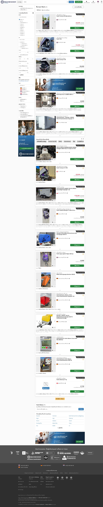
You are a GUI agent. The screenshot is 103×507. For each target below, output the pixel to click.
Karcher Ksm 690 (52, 141)
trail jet (22, 42)
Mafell (54, 425)
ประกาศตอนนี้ (80, 88)
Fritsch (37, 420)
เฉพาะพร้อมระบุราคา (24, 54)
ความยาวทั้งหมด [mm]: (23, 66)
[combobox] (26, 85)
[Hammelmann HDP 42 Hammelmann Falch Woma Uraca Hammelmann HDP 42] (46, 364)
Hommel (54, 416)
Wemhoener (45, 473)
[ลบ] (68, 2)
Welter (61, 473)
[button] (101, 2)
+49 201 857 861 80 (69, 465)
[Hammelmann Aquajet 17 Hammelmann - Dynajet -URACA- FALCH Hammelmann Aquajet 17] (46, 123)
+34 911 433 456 (24, 467)
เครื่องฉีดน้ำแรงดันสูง (41, 141)
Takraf (70, 420)
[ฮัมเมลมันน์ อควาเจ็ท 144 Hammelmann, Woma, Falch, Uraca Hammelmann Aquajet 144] (46, 300)
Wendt (66, 473)
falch (22, 19)
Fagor (37, 418)
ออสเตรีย (24, 89)
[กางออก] (60, 34)
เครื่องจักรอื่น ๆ (23, 9)
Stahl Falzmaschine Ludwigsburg (76, 416)
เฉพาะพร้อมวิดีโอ (24, 114)
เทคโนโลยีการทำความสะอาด (26, 8)
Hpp (53, 418)
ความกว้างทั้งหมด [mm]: (23, 70)
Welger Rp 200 (38, 473)
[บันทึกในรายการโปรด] (83, 16)
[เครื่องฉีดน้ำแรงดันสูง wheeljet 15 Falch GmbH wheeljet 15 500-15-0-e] (46, 215)
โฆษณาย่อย (23, 106)
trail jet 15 (24, 43)
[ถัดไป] (54, 21)
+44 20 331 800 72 (25, 465)
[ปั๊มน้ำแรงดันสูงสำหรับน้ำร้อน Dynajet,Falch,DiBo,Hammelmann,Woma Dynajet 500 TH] (46, 238)
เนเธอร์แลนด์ (25, 94)
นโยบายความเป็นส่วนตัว (40, 504)
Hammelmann (24, 22)
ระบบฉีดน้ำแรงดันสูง (81, 141)
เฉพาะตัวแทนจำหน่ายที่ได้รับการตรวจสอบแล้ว (26, 116)
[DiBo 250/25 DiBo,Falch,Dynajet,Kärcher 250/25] (46, 279)
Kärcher (22, 32)
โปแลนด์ (24, 92)
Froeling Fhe (39, 423)
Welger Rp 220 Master (29, 473)
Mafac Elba (55, 423)
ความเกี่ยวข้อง (78, 7)
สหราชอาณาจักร (26, 91)
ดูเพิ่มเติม (60, 427)
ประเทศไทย (23, 81)
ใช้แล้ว (22, 101)
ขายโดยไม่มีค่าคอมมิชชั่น (26, 148)
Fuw (37, 425)
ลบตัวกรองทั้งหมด (46, 10)
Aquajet (22, 33)
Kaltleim (54, 420)
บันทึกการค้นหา (60, 398)
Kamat (22, 30)
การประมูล (23, 107)
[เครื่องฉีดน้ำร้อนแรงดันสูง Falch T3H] (46, 44)
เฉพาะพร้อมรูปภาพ (24, 112)
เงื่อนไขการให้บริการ (49, 504)
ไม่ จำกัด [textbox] (22, 85)
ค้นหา (71, 2)
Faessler (38, 416)
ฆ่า (69, 425)
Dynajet (22, 27)
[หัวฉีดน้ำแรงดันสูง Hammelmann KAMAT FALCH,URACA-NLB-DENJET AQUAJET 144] (46, 194)
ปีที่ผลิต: (20, 56)
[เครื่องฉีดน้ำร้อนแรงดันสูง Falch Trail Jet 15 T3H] (46, 173)
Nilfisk (60, 141)
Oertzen (22, 35)
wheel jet (22, 46)
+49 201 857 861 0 (47, 465)
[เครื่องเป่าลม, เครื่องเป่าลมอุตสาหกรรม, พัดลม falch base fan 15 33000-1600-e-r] (46, 100)
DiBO (21, 28)
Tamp (70, 423)
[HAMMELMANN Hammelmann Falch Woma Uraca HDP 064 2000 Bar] (46, 344)
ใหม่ (74, 141)
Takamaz (71, 418)
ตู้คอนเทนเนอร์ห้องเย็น (54, 473)
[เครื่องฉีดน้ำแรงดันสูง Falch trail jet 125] (46, 65)
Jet (21, 21)
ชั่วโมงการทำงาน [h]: (23, 61)
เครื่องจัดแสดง (23, 99)
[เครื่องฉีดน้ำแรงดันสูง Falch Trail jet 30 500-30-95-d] (46, 21)
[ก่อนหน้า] (81, 139)
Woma (22, 25)
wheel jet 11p (25, 48)
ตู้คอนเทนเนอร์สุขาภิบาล (73, 473)
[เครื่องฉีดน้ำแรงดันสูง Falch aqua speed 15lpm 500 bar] (46, 259)
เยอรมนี (24, 88)
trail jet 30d (24, 45)
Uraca (22, 24)
